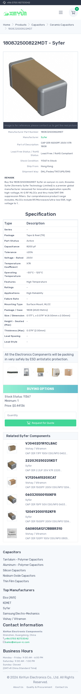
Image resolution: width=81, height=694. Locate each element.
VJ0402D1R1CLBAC (41, 443)
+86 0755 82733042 (18, 2)
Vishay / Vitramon (14, 619)
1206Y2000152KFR (40, 512)
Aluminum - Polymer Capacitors (23, 565)
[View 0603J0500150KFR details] (13, 499)
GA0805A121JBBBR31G (43, 529)
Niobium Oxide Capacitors (19, 575)
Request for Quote (43, 422)
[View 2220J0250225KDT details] (13, 465)
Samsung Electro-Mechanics (21, 613)
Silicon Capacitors (14, 570)
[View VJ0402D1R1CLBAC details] (13, 448)
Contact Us (61, 687)
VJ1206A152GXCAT (40, 477)
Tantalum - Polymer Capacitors (23, 559)
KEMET (7, 603)
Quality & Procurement (39, 687)
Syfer (44, 137)
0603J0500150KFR (40, 495)
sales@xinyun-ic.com (17, 642)
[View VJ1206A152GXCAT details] (13, 482)
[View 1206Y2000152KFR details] (13, 516)
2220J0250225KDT (41, 460)
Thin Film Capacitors (16, 581)
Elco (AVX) (9, 597)
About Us (18, 687)
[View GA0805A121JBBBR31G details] (13, 533)
